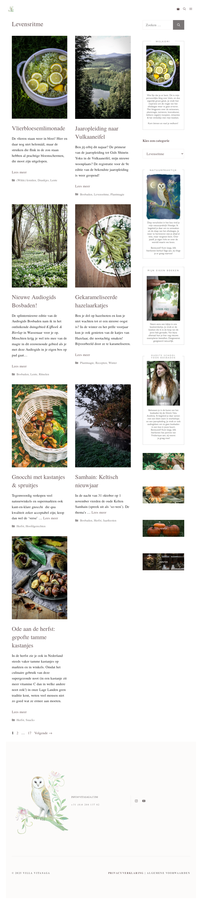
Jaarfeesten (109, 520)
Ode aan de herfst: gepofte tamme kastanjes (33, 637)
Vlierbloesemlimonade (38, 128)
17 (30, 732)
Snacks (30, 720)
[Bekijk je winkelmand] (178, 9)
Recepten (101, 363)
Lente (53, 180)
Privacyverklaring (126, 873)
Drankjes (43, 180)
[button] (184, 9)
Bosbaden (86, 194)
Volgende (43, 732)
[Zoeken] (178, 25)
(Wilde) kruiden (26, 180)
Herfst (20, 526)
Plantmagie (117, 194)
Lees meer (19, 172)
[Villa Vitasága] (11, 9)
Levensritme (101, 194)
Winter (112, 363)
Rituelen (44, 374)
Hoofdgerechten (36, 526)
